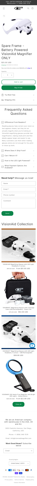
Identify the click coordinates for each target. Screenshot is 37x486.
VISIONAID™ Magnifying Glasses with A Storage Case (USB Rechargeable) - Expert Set (18, 308)
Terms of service (19, 479)
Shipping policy (30, 479)
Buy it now (19, 88)
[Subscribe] (31, 451)
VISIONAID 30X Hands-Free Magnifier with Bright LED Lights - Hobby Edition (18, 395)
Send (7, 213)
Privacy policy (9, 479)
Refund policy (30, 477)
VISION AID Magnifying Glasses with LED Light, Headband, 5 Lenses (18, 265)
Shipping (3, 64)
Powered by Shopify (19, 477)
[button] (4, 8)
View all (19, 404)
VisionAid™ (10, 477)
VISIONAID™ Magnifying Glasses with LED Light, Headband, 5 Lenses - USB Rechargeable (18, 351)
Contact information (19, 482)
